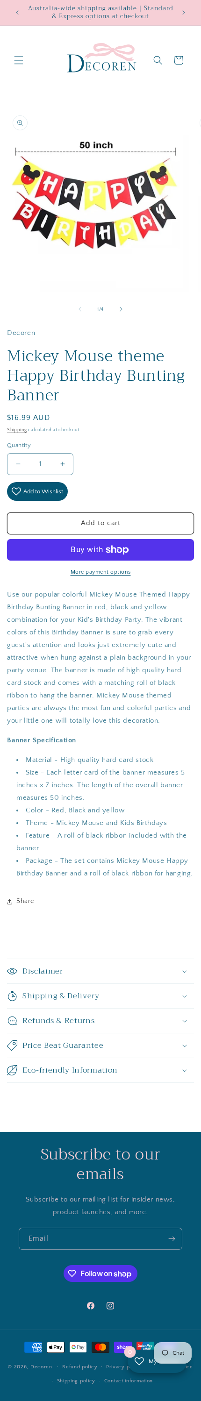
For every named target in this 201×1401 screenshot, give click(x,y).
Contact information (128, 1381)
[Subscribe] (171, 1239)
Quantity (19, 445)
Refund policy (79, 1367)
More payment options (101, 572)
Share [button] (25, 901)
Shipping (17, 430)
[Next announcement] (183, 12)
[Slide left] (80, 309)
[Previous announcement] (17, 12)
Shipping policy (76, 1381)
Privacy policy (124, 1367)
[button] (18, 60)
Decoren (41, 1366)
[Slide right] (121, 309)
